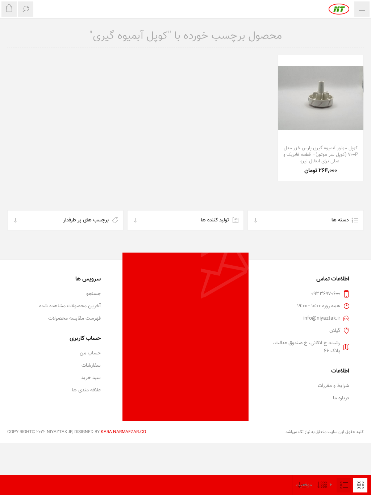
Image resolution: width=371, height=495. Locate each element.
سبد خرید (91, 378)
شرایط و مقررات (333, 386)
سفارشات (91, 366)
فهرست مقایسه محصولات (74, 319)
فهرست (344, 485)
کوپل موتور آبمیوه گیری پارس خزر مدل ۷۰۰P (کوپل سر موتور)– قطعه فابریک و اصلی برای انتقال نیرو (320, 155)
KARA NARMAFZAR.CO (123, 432)
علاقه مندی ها (86, 390)
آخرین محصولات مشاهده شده (70, 306)
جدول (360, 485)
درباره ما (341, 398)
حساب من (90, 353)
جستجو (93, 294)
